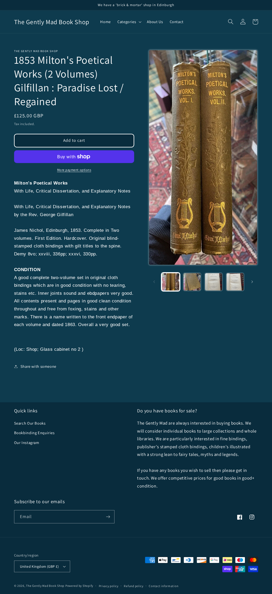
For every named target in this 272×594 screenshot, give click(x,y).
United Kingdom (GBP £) (39, 566)
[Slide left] (154, 282)
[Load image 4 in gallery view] (235, 281)
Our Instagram (26, 442)
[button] (129, 22)
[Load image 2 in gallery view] (192, 281)
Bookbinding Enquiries (34, 432)
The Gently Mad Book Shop (45, 586)
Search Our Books (30, 423)
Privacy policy (108, 586)
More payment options (74, 170)
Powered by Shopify (79, 586)
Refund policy (133, 586)
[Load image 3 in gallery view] (213, 281)
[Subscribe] (108, 516)
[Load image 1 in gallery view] (170, 281)
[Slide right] (252, 282)
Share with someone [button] (38, 366)
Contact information (163, 586)
